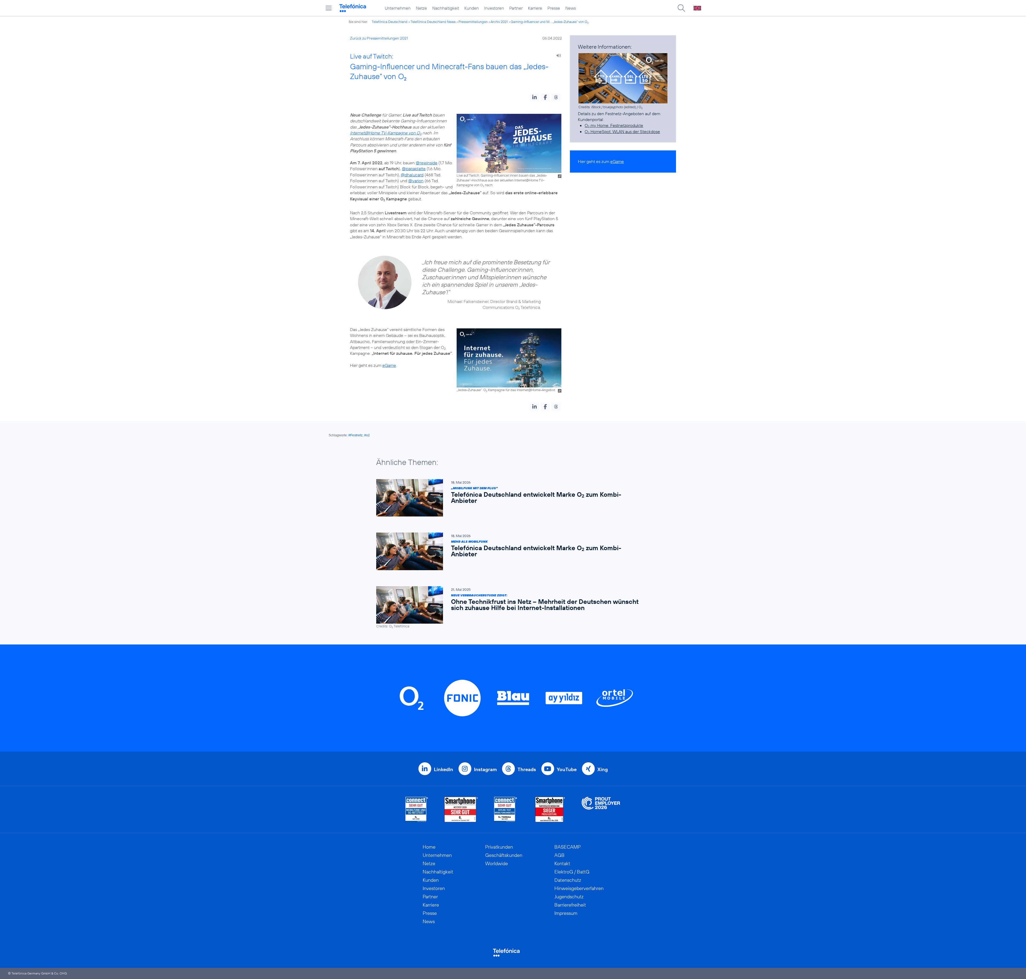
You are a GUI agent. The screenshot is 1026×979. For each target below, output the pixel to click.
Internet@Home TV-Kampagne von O (385, 132)
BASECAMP (567, 847)
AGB (559, 855)
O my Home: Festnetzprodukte (614, 125)
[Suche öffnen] (681, 8)
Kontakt (562, 863)
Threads (527, 769)
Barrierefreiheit (570, 905)
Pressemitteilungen (473, 22)
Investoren (494, 8)
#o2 (367, 435)
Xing (602, 769)
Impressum (565, 913)
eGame (389, 365)
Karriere (535, 8)
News (570, 8)
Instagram (485, 769)
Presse (553, 8)
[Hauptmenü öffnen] (329, 8)
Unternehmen (398, 8)
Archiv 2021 (499, 22)
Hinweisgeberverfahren (579, 888)
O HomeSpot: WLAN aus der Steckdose (622, 131)
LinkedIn (443, 769)
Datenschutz (567, 880)
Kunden (471, 8)
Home (429, 847)
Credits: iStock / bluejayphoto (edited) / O (610, 107)
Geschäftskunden (503, 855)
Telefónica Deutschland (389, 22)
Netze (421, 8)
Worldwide (496, 863)
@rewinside (426, 162)
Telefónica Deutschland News (433, 22)
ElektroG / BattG (571, 872)
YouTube (567, 769)
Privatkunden (499, 847)
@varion (415, 180)
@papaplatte (414, 168)
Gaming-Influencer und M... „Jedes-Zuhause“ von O (550, 22)
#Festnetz (355, 435)
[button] (534, 97)
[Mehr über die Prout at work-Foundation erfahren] (601, 809)
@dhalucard (412, 174)
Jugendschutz (569, 896)
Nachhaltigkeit (445, 8)
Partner (516, 8)
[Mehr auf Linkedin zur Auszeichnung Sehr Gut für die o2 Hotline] (505, 809)
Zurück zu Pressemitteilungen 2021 (379, 38)
